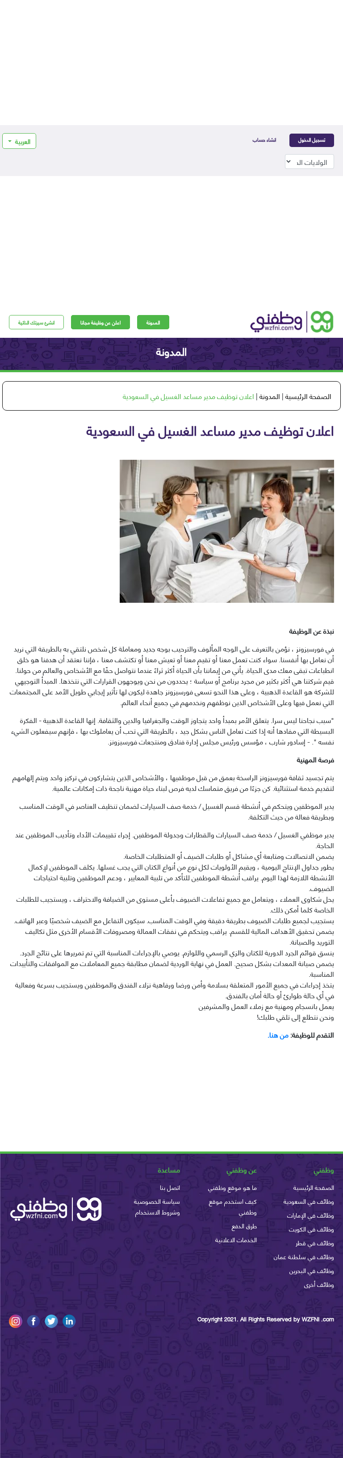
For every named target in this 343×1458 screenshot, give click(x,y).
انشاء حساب (264, 139)
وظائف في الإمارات (310, 1214)
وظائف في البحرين (311, 1270)
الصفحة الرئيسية (308, 395)
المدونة (153, 322)
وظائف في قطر (315, 1242)
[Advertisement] (171, 62)
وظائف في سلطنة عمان (304, 1256)
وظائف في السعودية (309, 1200)
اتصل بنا (170, 1187)
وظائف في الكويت (311, 1228)
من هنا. (279, 1034)
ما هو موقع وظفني (232, 1187)
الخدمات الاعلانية (236, 1239)
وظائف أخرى (319, 1284)
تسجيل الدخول (311, 139)
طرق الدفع (244, 1225)
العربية (21, 141)
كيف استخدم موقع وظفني (233, 1206)
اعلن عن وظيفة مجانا (100, 322)
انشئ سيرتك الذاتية (36, 322)
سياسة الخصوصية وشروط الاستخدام (157, 1206)
